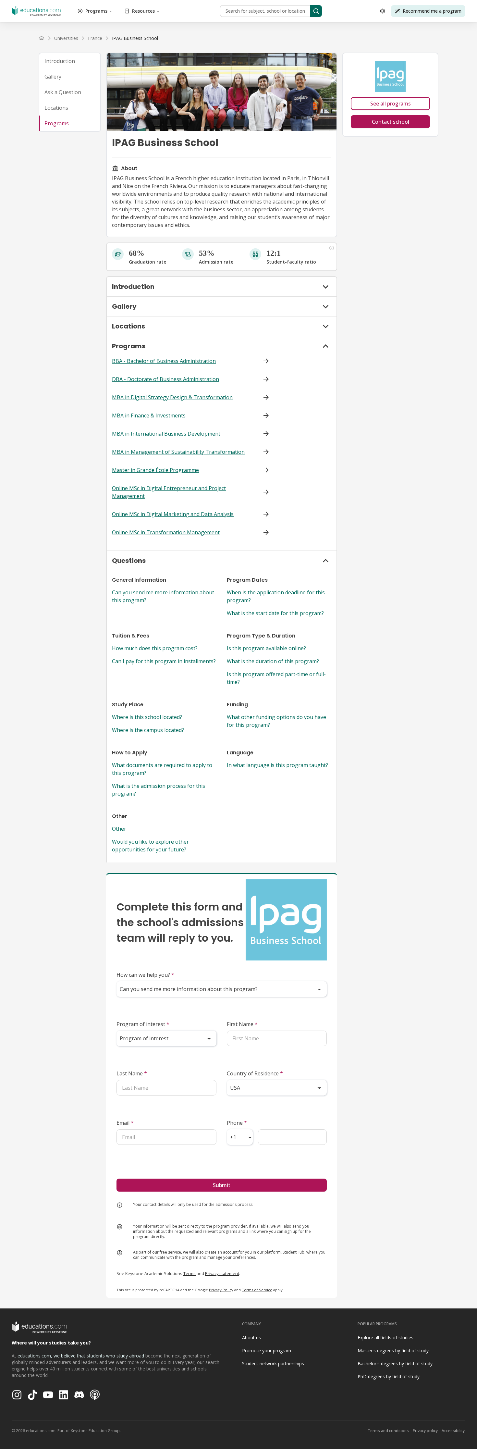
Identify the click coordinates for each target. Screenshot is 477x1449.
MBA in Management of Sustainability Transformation (178, 451)
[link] (135, 38)
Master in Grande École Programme (155, 470)
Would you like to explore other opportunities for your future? (150, 845)
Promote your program (266, 1350)
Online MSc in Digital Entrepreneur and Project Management (169, 492)
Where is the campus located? (148, 730)
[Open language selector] (382, 11)
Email (125, 1122)
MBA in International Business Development (166, 433)
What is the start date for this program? (275, 613)
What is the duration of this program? (273, 661)
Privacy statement (222, 1273)
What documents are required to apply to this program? (162, 769)
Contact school (390, 121)
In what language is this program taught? (277, 765)
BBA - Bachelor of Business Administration (164, 361)
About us (251, 1337)
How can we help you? (145, 974)
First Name (242, 1024)
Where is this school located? (147, 717)
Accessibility (453, 1430)
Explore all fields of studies (385, 1337)
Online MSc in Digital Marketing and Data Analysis (173, 514)
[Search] (316, 11)
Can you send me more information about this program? (163, 596)
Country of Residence (255, 1073)
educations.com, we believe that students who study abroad (81, 1356)
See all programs (390, 103)
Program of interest (142, 1024)
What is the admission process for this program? (158, 789)
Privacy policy (425, 1430)
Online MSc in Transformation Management (166, 532)
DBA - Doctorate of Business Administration (165, 379)
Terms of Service (257, 1289)
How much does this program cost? (155, 648)
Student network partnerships (273, 1363)
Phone (237, 1122)
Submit (221, 1185)
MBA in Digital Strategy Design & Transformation (172, 397)
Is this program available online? (266, 648)
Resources (143, 11)
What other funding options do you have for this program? (276, 720)
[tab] (69, 61)
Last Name (131, 1073)
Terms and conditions (388, 1430)
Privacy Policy (221, 1289)
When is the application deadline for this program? (276, 596)
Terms (189, 1273)
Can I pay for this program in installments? (164, 661)
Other (119, 828)
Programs (96, 11)
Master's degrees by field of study (393, 1350)
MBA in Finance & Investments (149, 415)
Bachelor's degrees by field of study (395, 1363)
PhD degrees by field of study (389, 1376)
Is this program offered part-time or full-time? (276, 678)
